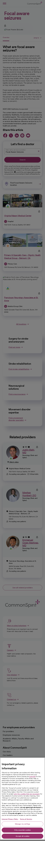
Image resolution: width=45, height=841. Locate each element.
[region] (22, 798)
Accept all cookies (22, 836)
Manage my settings (22, 824)
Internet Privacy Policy (10, 819)
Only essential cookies (22, 830)
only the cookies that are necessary (27, 794)
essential (32, 776)
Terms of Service (26, 819)
